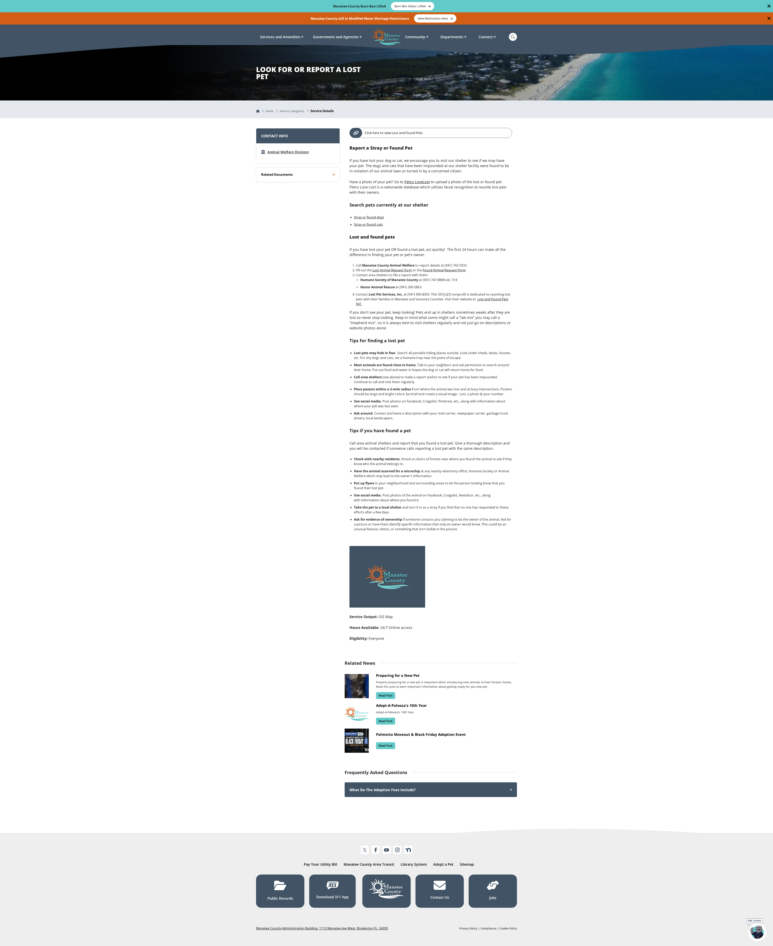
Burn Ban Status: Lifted (411, 6)
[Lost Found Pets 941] (361, 304)
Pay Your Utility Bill (320, 864)
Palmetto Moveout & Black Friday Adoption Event (421, 734)
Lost (426, 181)
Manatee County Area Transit (369, 864)
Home (270, 111)
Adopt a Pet (443, 864)
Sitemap (467, 864)
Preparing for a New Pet (398, 675)
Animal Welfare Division (288, 152)
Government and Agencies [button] (336, 36)
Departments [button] (451, 36)
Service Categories (292, 111)
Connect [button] (486, 36)
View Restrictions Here (433, 18)
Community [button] (415, 36)
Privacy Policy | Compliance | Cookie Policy (488, 928)
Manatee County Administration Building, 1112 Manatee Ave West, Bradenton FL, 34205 (322, 928)
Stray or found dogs (369, 217)
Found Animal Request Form (444, 270)
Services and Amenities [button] (280, 36)
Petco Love (413, 181)
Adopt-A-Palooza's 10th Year (401, 705)
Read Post (386, 695)
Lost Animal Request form (392, 270)
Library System (414, 864)
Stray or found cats (368, 224)
